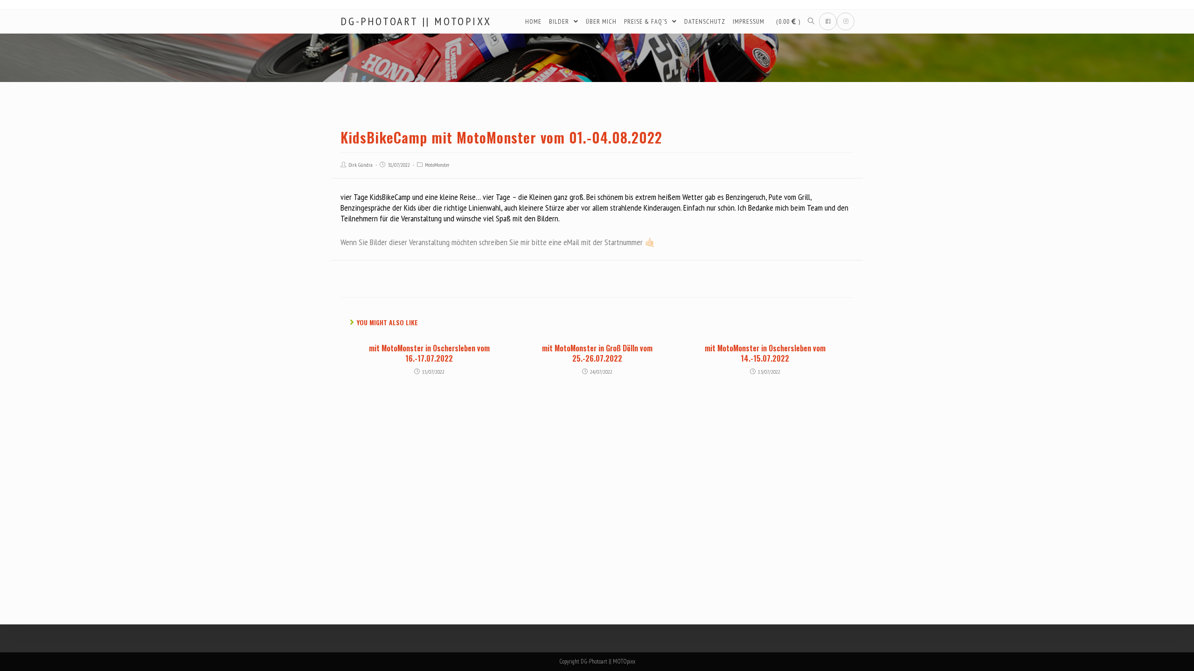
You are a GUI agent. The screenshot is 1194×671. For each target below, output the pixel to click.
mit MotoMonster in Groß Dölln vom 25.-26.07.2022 (597, 353)
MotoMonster (437, 164)
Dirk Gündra (360, 164)
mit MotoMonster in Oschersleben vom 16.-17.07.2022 (429, 353)
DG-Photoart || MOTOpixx (415, 21)
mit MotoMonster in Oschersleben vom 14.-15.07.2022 (765, 353)
